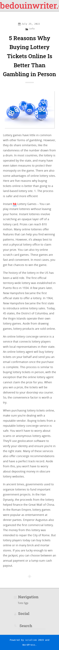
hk (15, 204)
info (32, 28)
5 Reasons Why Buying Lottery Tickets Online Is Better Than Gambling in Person (29, 56)
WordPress (28, 645)
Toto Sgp (23, 603)
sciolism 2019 (34, 640)
